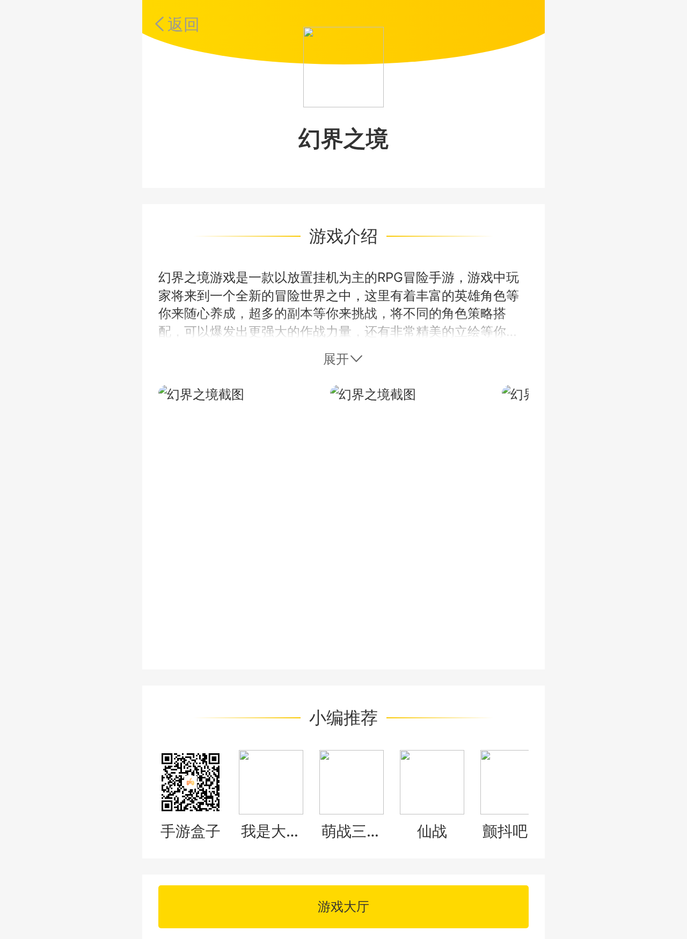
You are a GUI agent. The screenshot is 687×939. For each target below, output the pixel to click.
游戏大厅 (343, 906)
